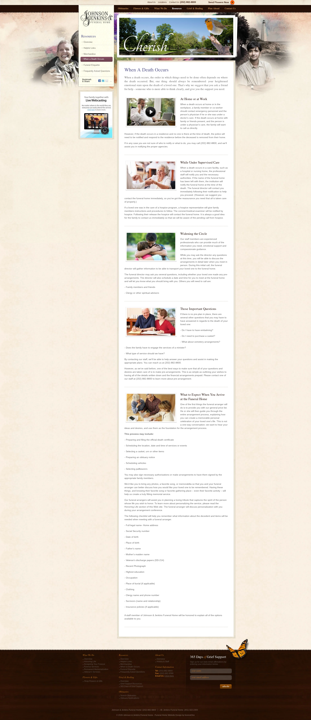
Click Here (169, 676)
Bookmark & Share (96, 79)
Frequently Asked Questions (97, 71)
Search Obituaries (128, 695)
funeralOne (190, 715)
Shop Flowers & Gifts (93, 681)
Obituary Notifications (129, 698)
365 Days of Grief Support (131, 686)
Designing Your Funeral (94, 664)
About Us (151, 2)
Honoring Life (90, 661)
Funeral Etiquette (92, 65)
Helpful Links (90, 48)
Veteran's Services (92, 672)
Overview (88, 42)
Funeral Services (91, 667)
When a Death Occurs (93, 59)
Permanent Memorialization (96, 669)
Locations (162, 2)
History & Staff (163, 661)
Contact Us (174, 2)
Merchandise (90, 54)
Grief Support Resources (131, 684)
